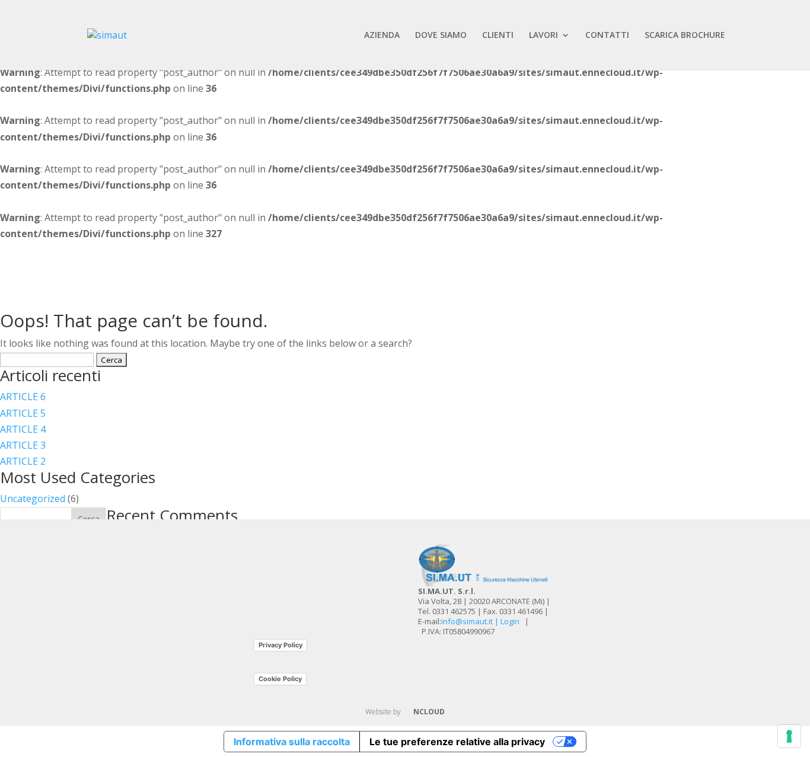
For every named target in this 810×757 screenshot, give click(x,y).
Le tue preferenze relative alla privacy (457, 742)
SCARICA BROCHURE (685, 35)
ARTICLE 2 (23, 461)
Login (509, 621)
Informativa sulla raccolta (292, 742)
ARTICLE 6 (23, 396)
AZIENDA (382, 35)
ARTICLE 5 (23, 413)
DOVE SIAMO (441, 35)
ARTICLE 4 (23, 429)
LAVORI (543, 35)
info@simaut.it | (470, 621)
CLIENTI (498, 35)
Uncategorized (32, 498)
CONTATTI (607, 35)
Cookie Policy (280, 679)
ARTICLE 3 (23, 445)
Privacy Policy (280, 645)
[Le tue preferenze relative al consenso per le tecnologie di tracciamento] (789, 736)
